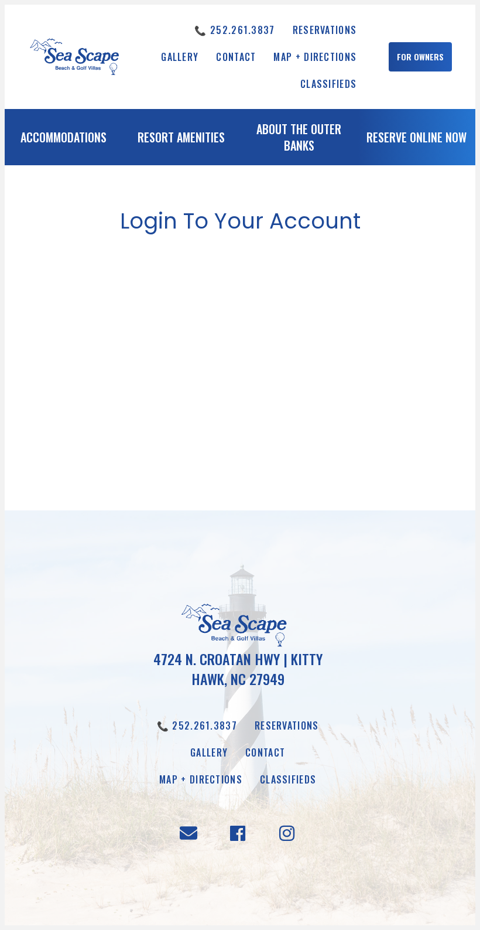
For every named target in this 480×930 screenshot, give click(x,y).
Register (309, 409)
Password (128, 325)
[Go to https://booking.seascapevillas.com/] (416, 140)
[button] (420, 56)
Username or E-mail (148, 275)
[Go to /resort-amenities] (181, 140)
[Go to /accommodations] (63, 140)
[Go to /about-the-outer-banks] (299, 140)
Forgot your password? (240, 445)
